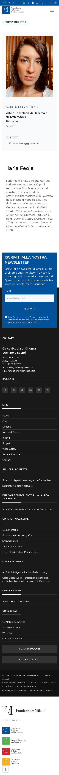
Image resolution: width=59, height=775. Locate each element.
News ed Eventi (10, 432)
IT (50, 3)
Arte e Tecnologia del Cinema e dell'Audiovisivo (27, 509)
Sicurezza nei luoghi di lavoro (17, 485)
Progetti (6, 443)
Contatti (6, 460)
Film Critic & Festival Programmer (20, 552)
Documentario (10, 529)
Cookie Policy (35, 691)
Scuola (5, 415)
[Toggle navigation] (52, 10)
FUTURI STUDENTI (29, 648)
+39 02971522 (13, 364)
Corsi (5, 421)
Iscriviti (29, 308)
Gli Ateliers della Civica (13, 622)
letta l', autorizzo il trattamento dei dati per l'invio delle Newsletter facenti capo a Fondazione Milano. (28, 320)
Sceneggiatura (10, 541)
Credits (48, 691)
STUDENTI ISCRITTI (29, 659)
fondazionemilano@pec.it (21, 370)
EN (55, 3)
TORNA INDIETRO (15, 22)
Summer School (11, 627)
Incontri (6, 437)
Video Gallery (9, 448)
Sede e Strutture (11, 454)
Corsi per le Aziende (12, 638)
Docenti (6, 426)
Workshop (7, 633)
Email (8, 291)
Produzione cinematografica (17, 535)
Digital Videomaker (12, 546)
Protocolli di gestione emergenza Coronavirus (26, 480)
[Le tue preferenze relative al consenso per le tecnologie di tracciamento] (5, 769)
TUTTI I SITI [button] (6, 3)
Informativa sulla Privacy (25, 317)
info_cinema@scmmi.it (21, 367)
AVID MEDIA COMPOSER (16, 601)
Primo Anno (13, 121)
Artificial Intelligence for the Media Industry (25, 572)
